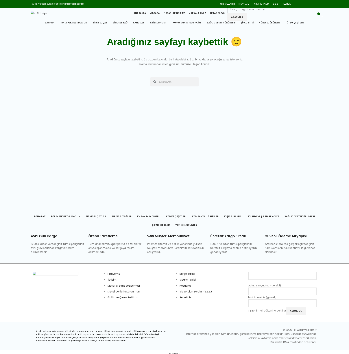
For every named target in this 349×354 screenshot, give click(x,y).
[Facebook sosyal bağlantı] (297, 3)
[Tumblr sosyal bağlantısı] (316, 3)
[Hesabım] (313, 13)
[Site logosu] (39, 13)
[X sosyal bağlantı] (302, 3)
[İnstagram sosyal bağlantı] (306, 3)
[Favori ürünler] (306, 13)
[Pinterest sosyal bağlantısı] (311, 3)
